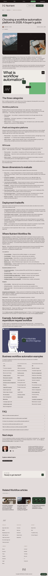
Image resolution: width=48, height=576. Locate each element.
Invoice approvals (36, 392)
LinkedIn (25, 551)
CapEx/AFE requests (7, 387)
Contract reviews (21, 394)
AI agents (4, 281)
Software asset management (9, 382)
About (3, 549)
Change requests (7, 375)
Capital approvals (36, 387)
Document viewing (8, 258)
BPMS (3, 530)
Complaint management (37, 399)
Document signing (8, 277)
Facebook (26, 561)
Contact (25, 549)
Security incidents (7, 380)
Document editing (8, 273)
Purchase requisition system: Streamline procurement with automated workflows (8, 508)
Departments (19, 535)
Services (18, 530)
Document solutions (6, 267)
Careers (3, 556)
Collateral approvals (7, 404)
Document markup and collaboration (12, 275)
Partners (4, 558)
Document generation (9, 270)
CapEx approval (5, 535)
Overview (18, 527)
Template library (8, 263)
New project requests (7, 377)
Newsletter (19, 537)
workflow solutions (39, 313)
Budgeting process (6, 532)
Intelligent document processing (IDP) (12, 279)
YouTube (25, 553)
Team (3, 553)
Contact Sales (31, 5)
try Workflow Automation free (19, 312)
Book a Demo (39, 5)
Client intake (20, 397)
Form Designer (7, 256)
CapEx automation (5, 537)
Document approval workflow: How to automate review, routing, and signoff (22, 508)
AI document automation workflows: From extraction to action (38, 507)
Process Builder (7, 254)
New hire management (37, 373)
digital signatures (24, 277)
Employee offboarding (36, 377)
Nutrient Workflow (6, 237)
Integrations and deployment (8, 292)
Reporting (6, 260)
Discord (25, 556)
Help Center (33, 527)
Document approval (6, 539)
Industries (19, 532)
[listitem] (10, 451)
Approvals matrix (5, 527)
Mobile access (7, 262)
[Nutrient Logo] (8, 6)
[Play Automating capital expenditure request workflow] (24, 340)
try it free (16, 441)
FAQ (32, 530)
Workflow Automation (7, 460)
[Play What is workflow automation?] (24, 82)
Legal (3, 561)
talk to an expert (9, 312)
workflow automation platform (9, 57)
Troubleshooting (34, 532)
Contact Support (34, 535)
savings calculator (40, 312)
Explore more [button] (5, 493)
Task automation (5, 542)
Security (4, 551)
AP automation (6, 394)
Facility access (21, 373)
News (3, 563)
